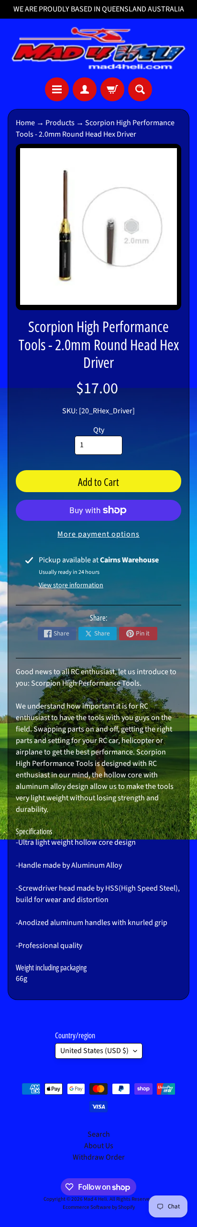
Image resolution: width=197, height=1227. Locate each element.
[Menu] (57, 89)
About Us (98, 1146)
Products (60, 123)
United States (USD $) (94, 1050)
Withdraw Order (99, 1157)
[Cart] (112, 89)
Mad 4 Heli (95, 1199)
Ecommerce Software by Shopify (99, 1207)
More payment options (98, 534)
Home (25, 123)
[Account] (85, 89)
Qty (98, 430)
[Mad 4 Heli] (98, 48)
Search (99, 1134)
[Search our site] (140, 89)
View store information (71, 585)
